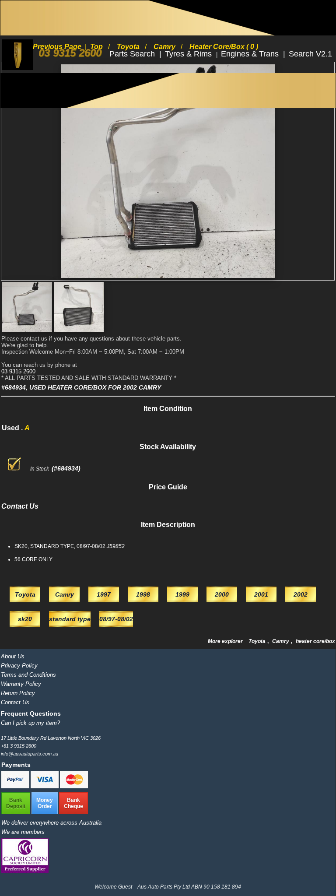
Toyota (257, 641)
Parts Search (133, 53)
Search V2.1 (310, 53)
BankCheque (73, 803)
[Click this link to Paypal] (16, 787)
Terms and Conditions (28, 674)
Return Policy (18, 693)
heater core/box (315, 641)
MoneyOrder (44, 803)
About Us (12, 656)
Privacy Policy (19, 665)
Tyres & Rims (189, 53)
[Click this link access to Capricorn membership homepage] (25, 871)
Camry (281, 641)
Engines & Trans (251, 53)
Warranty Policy (21, 684)
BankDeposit (15, 803)
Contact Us (15, 702)
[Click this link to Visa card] (45, 787)
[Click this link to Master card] (74, 787)
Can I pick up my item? (30, 723)
